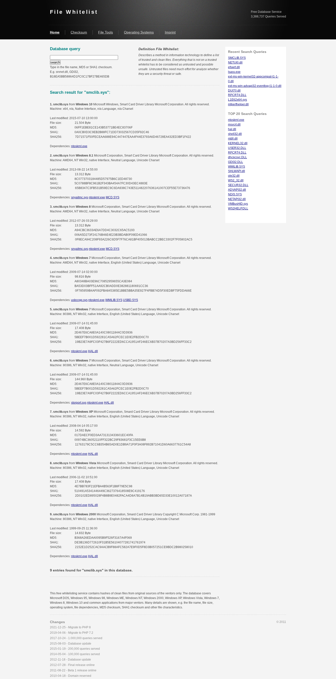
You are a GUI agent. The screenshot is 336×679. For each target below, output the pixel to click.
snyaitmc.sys (79, 197)
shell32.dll (235, 134)
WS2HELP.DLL (238, 208)
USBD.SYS (130, 300)
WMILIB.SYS (113, 300)
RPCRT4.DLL (237, 95)
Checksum (79, 32)
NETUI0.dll (235, 62)
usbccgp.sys (79, 300)
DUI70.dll (234, 90)
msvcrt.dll (234, 124)
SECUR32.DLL (238, 185)
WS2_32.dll (236, 180)
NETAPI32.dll (237, 199)
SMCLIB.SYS (237, 58)
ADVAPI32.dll (237, 189)
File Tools (105, 32)
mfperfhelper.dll (238, 104)
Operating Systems (139, 32)
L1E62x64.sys (237, 99)
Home (55, 32)
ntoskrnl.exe (79, 146)
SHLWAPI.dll (236, 171)
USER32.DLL (237, 148)
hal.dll (232, 129)
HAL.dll (93, 351)
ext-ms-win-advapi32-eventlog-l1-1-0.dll (254, 86)
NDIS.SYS (235, 194)
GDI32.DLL (235, 162)
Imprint (170, 32)
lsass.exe (234, 72)
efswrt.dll (234, 67)
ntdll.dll (233, 138)
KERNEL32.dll (237, 143)
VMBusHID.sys (238, 203)
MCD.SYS (112, 197)
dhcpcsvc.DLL (237, 157)
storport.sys (78, 402)
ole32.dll (234, 175)
